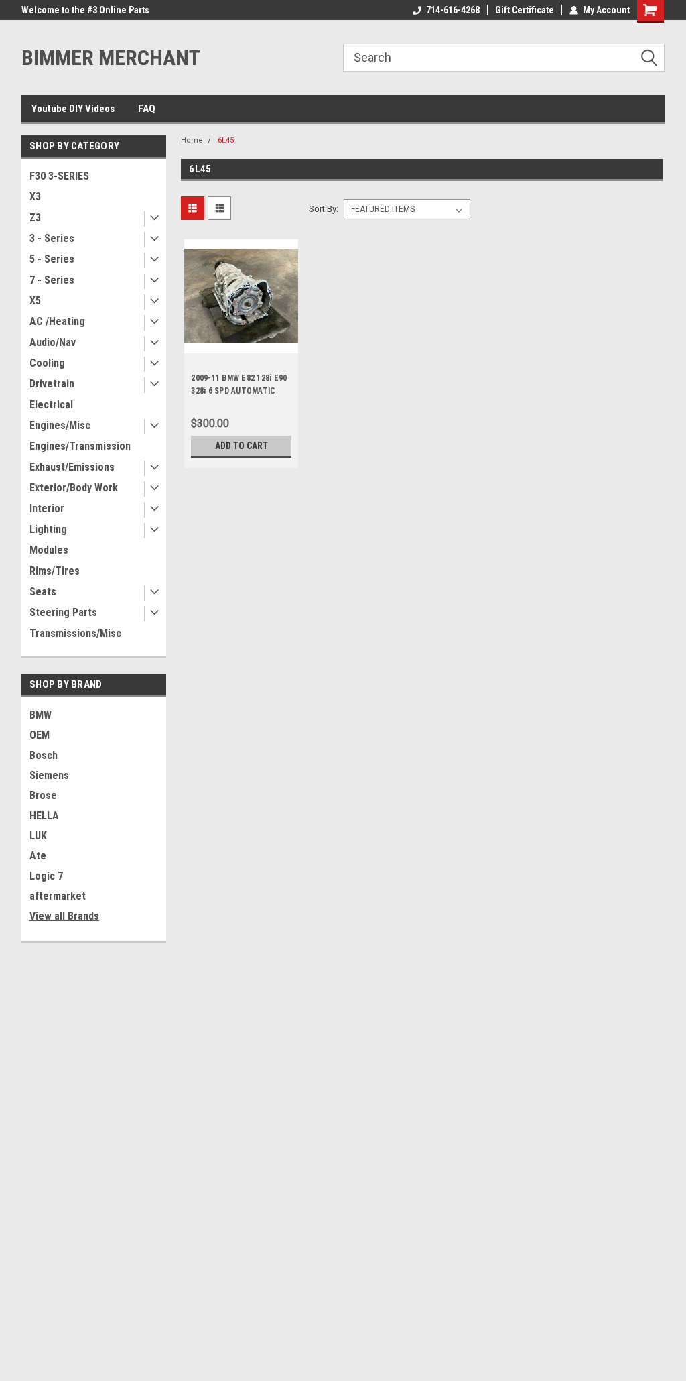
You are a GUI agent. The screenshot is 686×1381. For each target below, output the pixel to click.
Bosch (43, 755)
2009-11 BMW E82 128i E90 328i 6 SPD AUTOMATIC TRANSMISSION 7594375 (239, 390)
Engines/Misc (59, 425)
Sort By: (323, 209)
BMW (40, 715)
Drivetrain (51, 383)
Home (192, 140)
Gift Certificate (524, 10)
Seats (42, 591)
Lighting (48, 529)
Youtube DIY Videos (73, 109)
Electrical (51, 404)
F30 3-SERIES (59, 176)
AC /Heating (57, 321)
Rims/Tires (54, 570)
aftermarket (57, 896)
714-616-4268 (453, 10)
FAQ (146, 109)
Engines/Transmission (80, 446)
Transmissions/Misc (75, 633)
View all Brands (64, 916)
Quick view (241, 343)
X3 (35, 196)
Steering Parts (63, 612)
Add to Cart (241, 445)
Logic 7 (46, 875)
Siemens (49, 775)
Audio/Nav (52, 342)
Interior (46, 508)
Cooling (47, 363)
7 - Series (51, 280)
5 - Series (51, 259)
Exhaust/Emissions (72, 467)
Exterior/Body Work (73, 487)
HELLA (44, 815)
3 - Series (51, 238)
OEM (39, 735)
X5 (35, 300)
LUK (38, 835)
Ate (37, 855)
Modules (48, 550)
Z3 (35, 217)
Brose (43, 795)
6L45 (226, 140)
